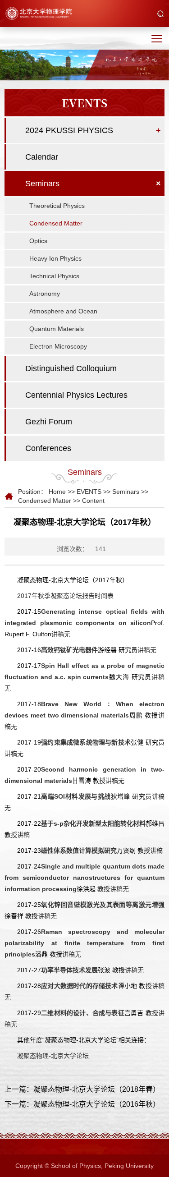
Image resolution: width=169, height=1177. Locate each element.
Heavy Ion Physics (55, 258)
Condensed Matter (55, 223)
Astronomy (44, 293)
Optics (38, 240)
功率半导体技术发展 (69, 970)
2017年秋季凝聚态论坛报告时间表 (65, 595)
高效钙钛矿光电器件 (69, 649)
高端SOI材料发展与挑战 (76, 796)
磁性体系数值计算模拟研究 (79, 850)
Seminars (42, 183)
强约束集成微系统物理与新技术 (86, 742)
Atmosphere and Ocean (63, 311)
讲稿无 (60, 634)
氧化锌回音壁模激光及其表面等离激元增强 (102, 904)
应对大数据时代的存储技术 (79, 985)
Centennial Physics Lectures (76, 395)
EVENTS (89, 491)
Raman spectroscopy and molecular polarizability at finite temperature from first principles (84, 943)
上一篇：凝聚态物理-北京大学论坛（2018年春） (82, 1089)
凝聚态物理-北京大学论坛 (53, 1055)
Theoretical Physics (57, 205)
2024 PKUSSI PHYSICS (69, 130)
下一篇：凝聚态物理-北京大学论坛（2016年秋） (82, 1104)
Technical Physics (54, 276)
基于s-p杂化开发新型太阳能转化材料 (93, 823)
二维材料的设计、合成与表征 (82, 1012)
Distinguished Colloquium (71, 368)
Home (57, 491)
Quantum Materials (56, 328)
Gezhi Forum (48, 421)
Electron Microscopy (58, 346)
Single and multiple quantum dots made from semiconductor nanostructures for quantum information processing (84, 877)
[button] (160, 14)
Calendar (41, 156)
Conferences (48, 448)
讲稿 (23, 834)
